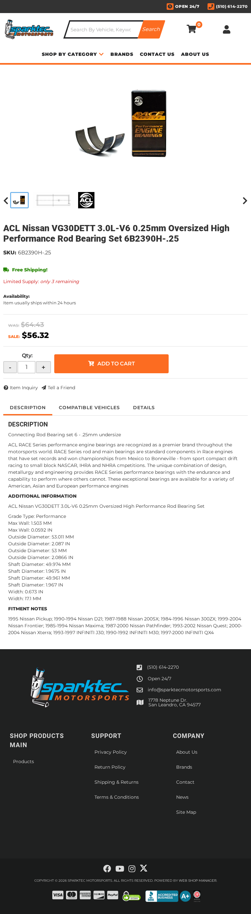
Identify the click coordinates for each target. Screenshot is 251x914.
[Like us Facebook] (107, 869)
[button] (114, 29)
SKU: (9, 252)
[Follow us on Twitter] (144, 868)
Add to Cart (116, 364)
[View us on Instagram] (131, 869)
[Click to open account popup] (227, 29)
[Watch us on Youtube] (119, 869)
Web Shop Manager (197, 880)
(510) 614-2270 (163, 667)
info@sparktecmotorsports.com (184, 689)
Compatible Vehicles (89, 407)
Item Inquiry (24, 388)
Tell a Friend (61, 388)
